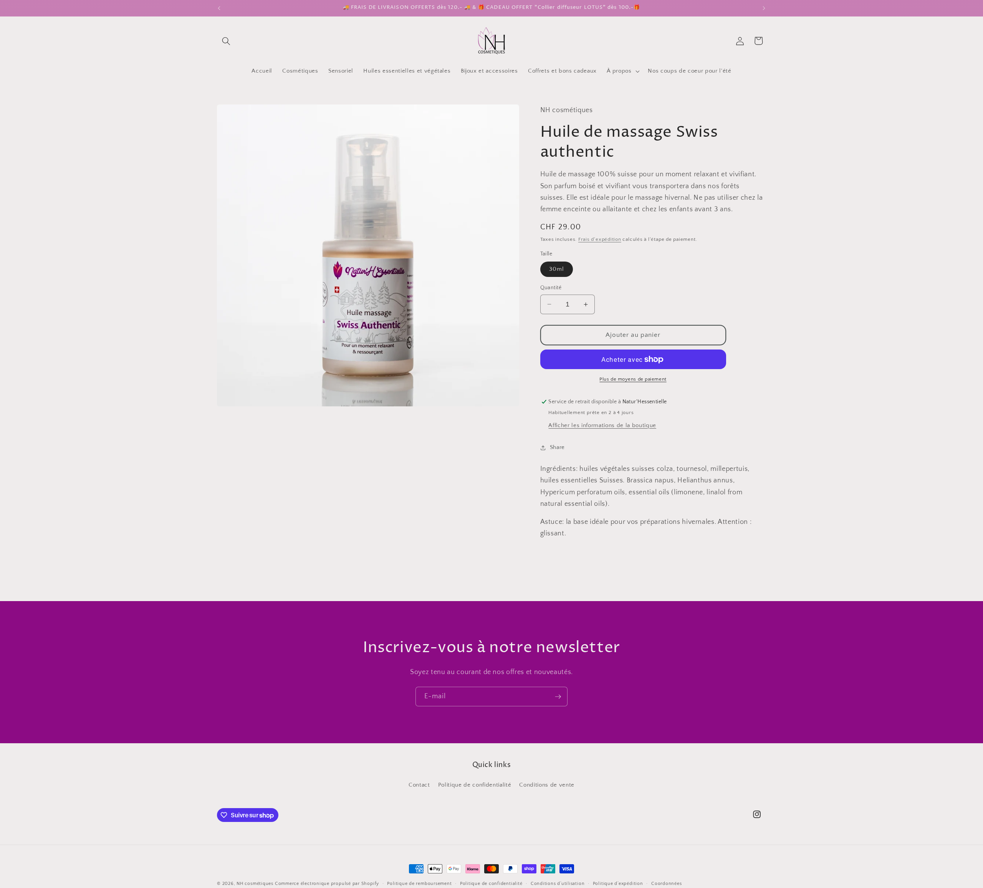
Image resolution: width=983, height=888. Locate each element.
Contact (419, 785)
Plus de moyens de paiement (632, 379)
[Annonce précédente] (219, 8)
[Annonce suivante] (764, 8)
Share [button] (557, 447)
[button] (226, 40)
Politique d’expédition (618, 883)
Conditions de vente (546, 785)
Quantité (551, 288)
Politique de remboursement (419, 883)
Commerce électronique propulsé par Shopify (327, 883)
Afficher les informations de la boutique (602, 425)
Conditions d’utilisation (557, 883)
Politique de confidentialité (474, 785)
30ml (556, 269)
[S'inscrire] (558, 697)
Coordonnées (666, 883)
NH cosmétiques (255, 883)
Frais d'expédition (599, 239)
